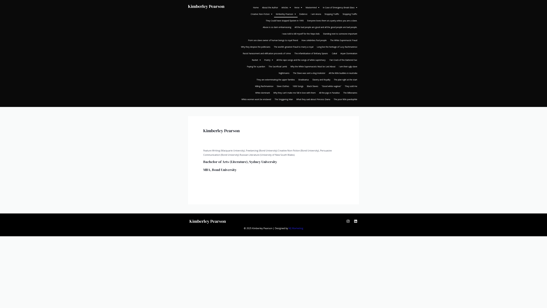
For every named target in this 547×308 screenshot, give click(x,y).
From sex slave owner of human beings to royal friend (273, 40)
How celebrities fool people (314, 40)
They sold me (351, 86)
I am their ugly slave (348, 66)
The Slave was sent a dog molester (309, 73)
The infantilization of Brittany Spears (311, 53)
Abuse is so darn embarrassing (277, 27)
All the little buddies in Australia (343, 73)
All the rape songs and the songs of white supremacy (301, 60)
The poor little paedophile (345, 99)
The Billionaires (350, 92)
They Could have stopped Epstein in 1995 (285, 20)
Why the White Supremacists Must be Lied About (312, 66)
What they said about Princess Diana (313, 99)
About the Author (270, 7)
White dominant (262, 92)
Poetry (267, 60)
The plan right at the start (345, 79)
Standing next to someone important (340, 33)
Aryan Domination (348, 53)
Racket (255, 60)
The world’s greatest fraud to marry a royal (293, 46)
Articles (284, 7)
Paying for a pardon (256, 66)
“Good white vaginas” (331, 86)
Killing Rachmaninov (264, 86)
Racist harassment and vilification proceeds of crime (267, 53)
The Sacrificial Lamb (278, 66)
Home (256, 7)
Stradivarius (303, 79)
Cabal (334, 53)
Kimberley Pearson (206, 6)
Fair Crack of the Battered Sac (343, 60)
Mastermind (311, 7)
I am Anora (316, 14)
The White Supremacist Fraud (343, 40)
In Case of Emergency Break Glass (339, 7)
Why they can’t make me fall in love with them (294, 92)
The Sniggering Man (283, 99)
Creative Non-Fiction (260, 14)
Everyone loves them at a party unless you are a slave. (332, 20)
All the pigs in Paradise (329, 92)
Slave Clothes (283, 86)
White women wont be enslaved (256, 99)
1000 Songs (298, 86)
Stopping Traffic (331, 14)
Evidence (303, 14)
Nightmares (284, 73)
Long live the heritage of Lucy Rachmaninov (337, 46)
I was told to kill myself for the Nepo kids (301, 33)
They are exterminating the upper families (275, 79)
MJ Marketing (296, 228)
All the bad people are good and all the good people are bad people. (326, 27)
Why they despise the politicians (255, 46)
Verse (296, 7)
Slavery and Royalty (321, 79)
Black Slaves (312, 86)
